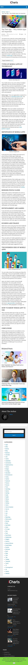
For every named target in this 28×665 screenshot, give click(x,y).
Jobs (6, 511)
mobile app (9, 55)
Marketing (7, 517)
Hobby (7, 501)
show (11, 60)
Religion (7, 539)
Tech (6, 555)
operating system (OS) (16, 96)
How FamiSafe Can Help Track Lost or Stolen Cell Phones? (12, 365)
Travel (6, 563)
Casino (7, 458)
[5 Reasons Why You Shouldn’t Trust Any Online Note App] (14, 375)
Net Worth (7, 525)
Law (6, 513)
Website (7, 573)
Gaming (7, 493)
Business (7, 452)
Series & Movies (9, 543)
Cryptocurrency (9, 464)
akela (4, 34)
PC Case (7, 529)
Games (7, 491)
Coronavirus (8, 462)
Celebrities (8, 460)
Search (14, 435)
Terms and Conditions (9, 656)
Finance (7, 483)
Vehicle (7, 571)
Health (7, 497)
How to (7, 509)
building (22, 187)
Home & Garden (9, 507)
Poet (6, 533)
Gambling (7, 489)
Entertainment (8, 475)
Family (7, 477)
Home (6, 505)
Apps (22, 34)
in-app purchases (11, 303)
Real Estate (8, 535)
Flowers (7, 485)
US (6, 569)
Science (7, 541)
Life (6, 515)
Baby (6, 446)
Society (7, 547)
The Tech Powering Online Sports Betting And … (16, 641)
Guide (6, 495)
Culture (7, 466)
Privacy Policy (7, 654)
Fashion (7, 479)
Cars (6, 456)
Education (7, 472)
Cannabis (7, 454)
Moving (7, 521)
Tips (6, 557)
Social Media (8, 545)
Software (7, 549)
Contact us (6, 652)
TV (6, 565)
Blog (6, 450)
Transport (7, 561)
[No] (26, 661)
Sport (6, 551)
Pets (6, 531)
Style (6, 553)
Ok (14, 663)
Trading (7, 559)
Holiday (7, 503)
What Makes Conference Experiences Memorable (16, 632)
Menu (2, 7)
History (7, 499)
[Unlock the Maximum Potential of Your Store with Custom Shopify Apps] (14, 394)
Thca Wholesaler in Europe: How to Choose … (16, 622)
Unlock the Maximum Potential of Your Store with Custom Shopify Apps (13, 403)
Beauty (7, 448)
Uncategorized (9, 567)
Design (7, 468)
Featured (7, 481)
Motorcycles (8, 519)
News (6, 527)
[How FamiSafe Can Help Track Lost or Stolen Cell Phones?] (14, 357)
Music (6, 523)
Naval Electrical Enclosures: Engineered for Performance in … (14, 612)
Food (6, 487)
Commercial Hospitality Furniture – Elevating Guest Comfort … (13, 601)
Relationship (8, 537)
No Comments (5, 35)
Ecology (7, 470)
